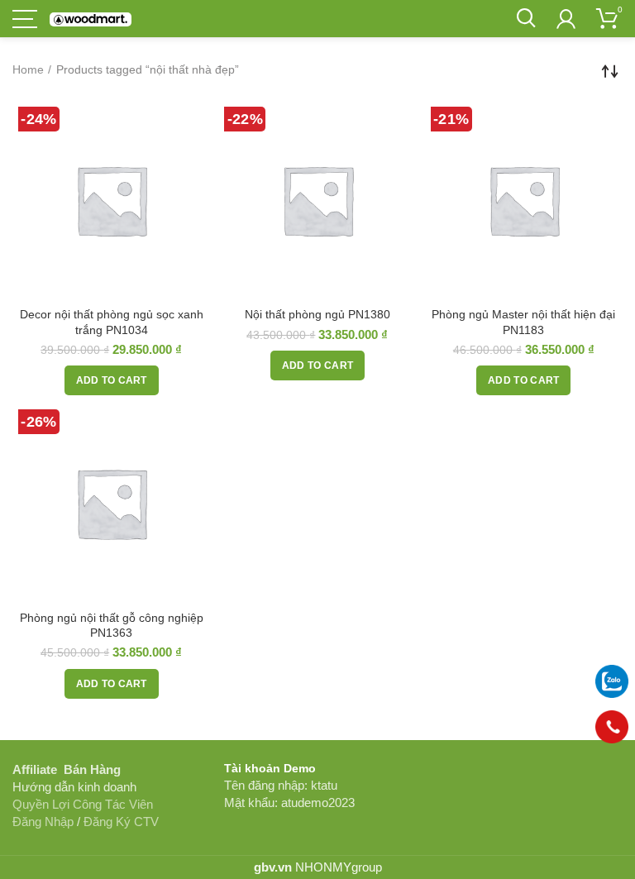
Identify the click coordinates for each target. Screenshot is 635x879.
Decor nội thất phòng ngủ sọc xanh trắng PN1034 (111, 322)
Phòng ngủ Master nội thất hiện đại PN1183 (523, 322)
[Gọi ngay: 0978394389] (611, 733)
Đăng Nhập (43, 822)
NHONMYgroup (338, 867)
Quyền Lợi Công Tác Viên (82, 804)
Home (28, 69)
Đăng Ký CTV (121, 822)
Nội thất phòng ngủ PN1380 (317, 314)
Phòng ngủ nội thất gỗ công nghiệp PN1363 (111, 625)
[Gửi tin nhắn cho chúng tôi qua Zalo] (611, 681)
